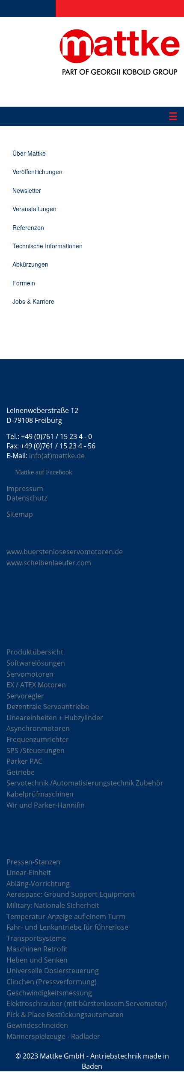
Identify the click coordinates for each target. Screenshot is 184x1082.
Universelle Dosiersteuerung (52, 970)
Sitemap (19, 514)
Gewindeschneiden (37, 1025)
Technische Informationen (47, 245)
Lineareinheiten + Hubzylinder (54, 717)
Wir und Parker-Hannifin (45, 805)
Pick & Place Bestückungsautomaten (65, 1014)
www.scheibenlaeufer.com (48, 562)
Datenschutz (26, 498)
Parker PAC (24, 761)
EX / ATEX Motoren (36, 684)
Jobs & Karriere (33, 301)
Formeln (23, 283)
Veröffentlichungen (37, 171)
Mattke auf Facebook (43, 472)
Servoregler (25, 696)
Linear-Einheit (28, 872)
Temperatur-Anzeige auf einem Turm (65, 916)
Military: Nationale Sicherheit (52, 905)
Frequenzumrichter (37, 739)
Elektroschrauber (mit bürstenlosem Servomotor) (86, 1003)
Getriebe (20, 772)
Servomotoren (29, 674)
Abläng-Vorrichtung (38, 883)
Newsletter (26, 190)
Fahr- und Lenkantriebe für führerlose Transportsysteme (67, 932)
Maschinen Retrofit (37, 949)
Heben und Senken (37, 960)
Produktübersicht (34, 652)
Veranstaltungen (34, 208)
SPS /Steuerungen (35, 750)
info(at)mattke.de (57, 455)
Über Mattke (29, 153)
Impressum (24, 488)
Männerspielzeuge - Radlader (53, 1036)
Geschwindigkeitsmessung (49, 993)
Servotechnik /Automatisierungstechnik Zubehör (84, 783)
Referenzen (28, 227)
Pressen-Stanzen (33, 862)
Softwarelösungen (35, 663)
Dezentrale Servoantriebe (47, 706)
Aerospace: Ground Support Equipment (70, 894)
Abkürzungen (30, 264)
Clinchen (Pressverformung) (51, 981)
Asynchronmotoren (38, 728)
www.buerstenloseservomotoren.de (64, 551)
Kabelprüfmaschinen (40, 794)
